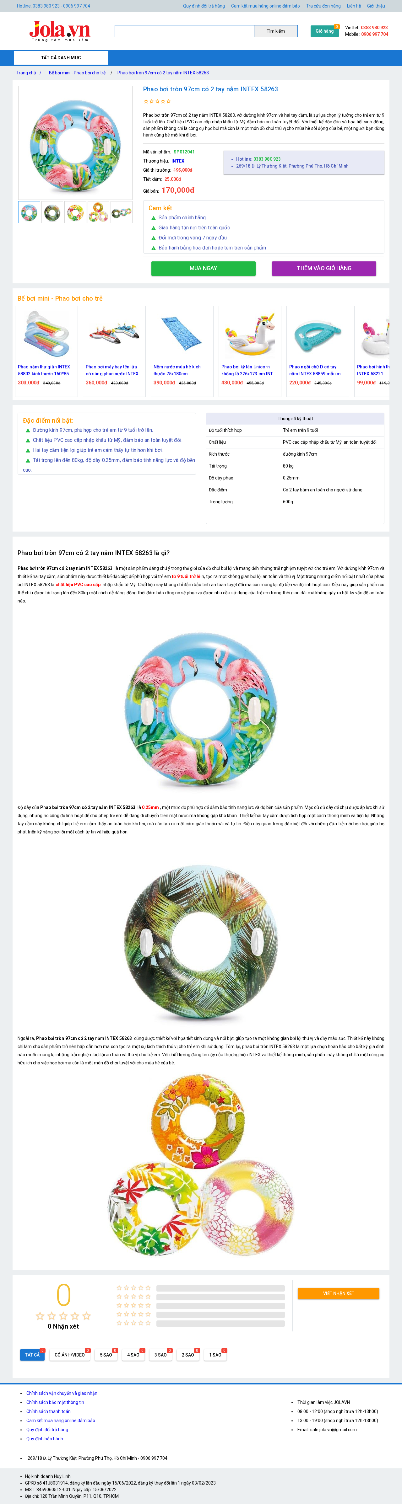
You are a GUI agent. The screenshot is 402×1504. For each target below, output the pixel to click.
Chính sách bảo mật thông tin (55, 1402)
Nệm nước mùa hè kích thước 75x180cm (109, 370)
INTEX (177, 160)
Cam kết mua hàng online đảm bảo (265, 5)
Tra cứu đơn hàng (323, 5)
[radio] (40, 1315)
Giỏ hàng (325, 31)
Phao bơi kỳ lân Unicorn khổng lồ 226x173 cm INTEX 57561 (182, 370)
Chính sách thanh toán (48, 1411)
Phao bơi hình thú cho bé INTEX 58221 (314, 370)
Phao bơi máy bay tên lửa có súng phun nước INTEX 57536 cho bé (44, 370)
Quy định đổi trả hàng (204, 5)
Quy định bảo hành (44, 1438)
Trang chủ (28, 72)
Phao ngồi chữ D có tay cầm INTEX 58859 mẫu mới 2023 (249, 370)
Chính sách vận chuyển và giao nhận (61, 1393)
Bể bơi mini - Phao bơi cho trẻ (77, 72)
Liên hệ (354, 5)
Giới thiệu (376, 5)
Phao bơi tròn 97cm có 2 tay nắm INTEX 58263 (163, 72)
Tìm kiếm (276, 31)
